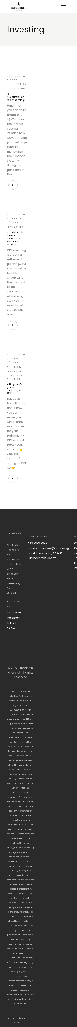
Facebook (13, 618)
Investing (17, 88)
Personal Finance (15, 377)
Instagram (14, 612)
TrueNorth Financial (16, 78)
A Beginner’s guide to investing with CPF (15, 388)
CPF (16, 222)
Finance (20, 83)
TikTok (11, 628)
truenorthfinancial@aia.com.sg (48, 548)
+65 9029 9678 (37, 543)
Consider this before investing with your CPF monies (15, 238)
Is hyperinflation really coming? (16, 97)
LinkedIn (12, 623)
